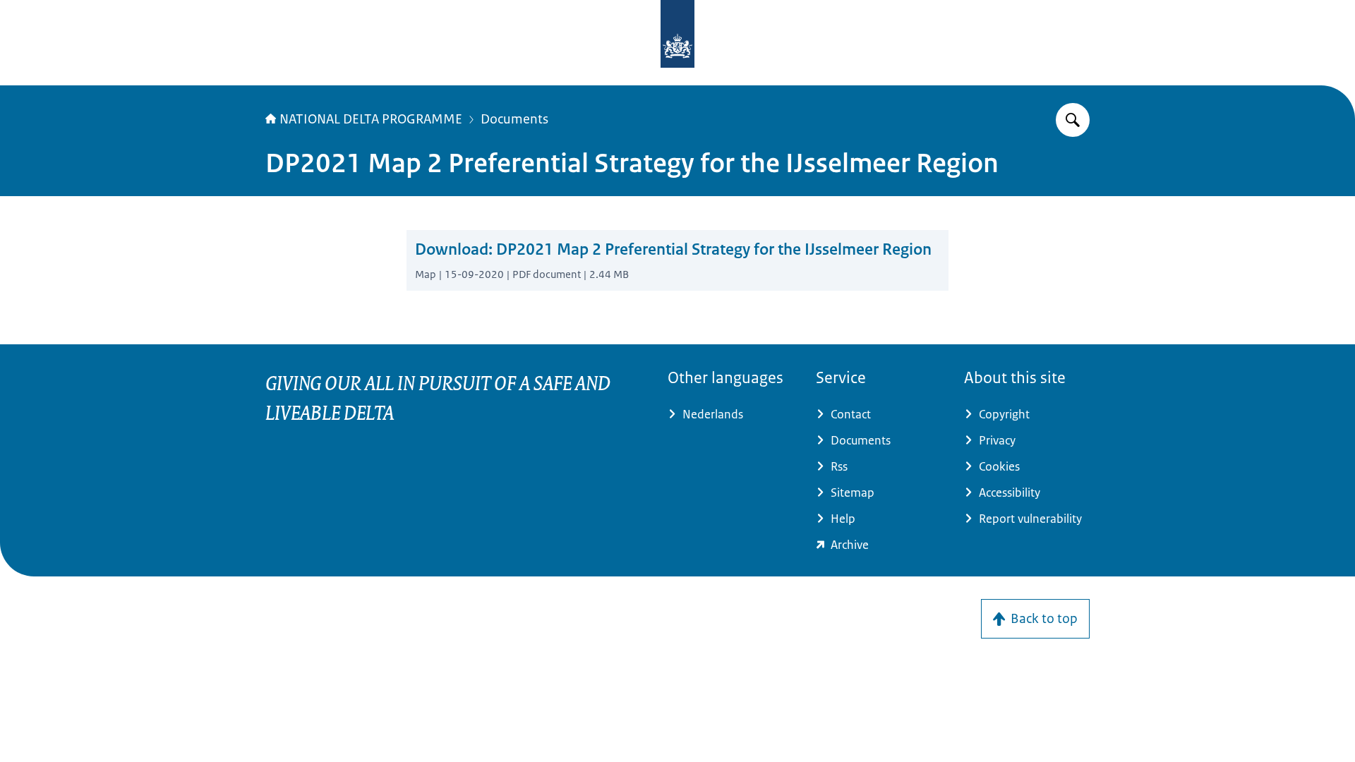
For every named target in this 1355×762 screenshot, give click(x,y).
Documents (514, 119)
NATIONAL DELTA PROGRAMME (370, 119)
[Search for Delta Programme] (1073, 120)
